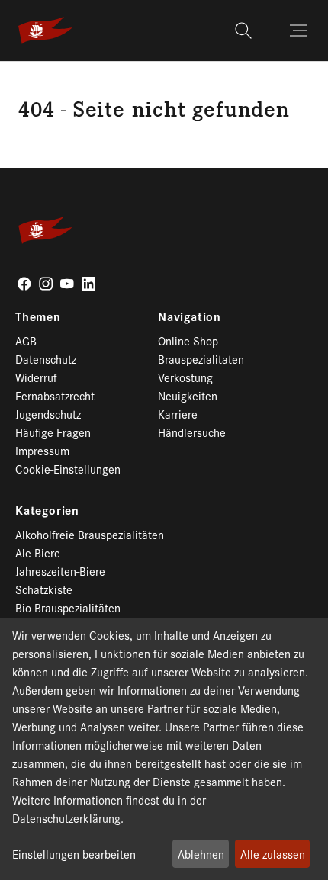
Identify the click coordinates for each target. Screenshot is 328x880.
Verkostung (185, 377)
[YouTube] (67, 284)
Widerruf (36, 377)
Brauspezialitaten (201, 359)
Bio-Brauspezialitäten (68, 607)
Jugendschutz (48, 414)
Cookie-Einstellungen (68, 469)
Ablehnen (201, 854)
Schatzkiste (43, 589)
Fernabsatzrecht (55, 395)
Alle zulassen (272, 854)
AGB (26, 340)
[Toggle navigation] (300, 30)
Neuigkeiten (187, 395)
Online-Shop (188, 340)
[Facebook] (24, 284)
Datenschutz (45, 359)
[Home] (23, 78)
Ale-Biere (37, 552)
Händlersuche (192, 432)
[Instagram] (46, 284)
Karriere (178, 414)
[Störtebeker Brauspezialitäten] (45, 30)
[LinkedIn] (88, 284)
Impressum (42, 450)
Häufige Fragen (53, 432)
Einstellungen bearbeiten (74, 854)
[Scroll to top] (294, 846)
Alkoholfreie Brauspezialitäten (89, 534)
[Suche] (245, 30)
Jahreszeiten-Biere (60, 571)
